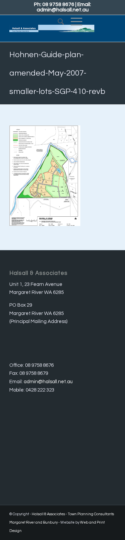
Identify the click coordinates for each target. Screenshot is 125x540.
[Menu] (73, 21)
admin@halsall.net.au (63, 9)
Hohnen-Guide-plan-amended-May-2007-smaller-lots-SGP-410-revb (57, 73)
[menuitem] (57, 21)
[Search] (57, 21)
